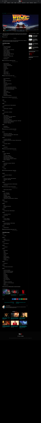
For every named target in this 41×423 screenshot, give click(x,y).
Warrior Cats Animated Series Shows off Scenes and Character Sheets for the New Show (23, 326)
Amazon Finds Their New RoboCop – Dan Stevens (22, 318)
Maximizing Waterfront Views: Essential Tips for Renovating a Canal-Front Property (35, 40)
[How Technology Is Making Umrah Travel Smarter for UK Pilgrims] (30, 48)
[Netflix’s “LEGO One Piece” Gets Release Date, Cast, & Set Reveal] (15, 315)
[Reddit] (1, 40)
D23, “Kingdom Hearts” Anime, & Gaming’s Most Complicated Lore (6, 326)
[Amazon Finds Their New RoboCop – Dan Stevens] (23, 315)
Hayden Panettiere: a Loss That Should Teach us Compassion (14, 326)
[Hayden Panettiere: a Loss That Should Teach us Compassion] (15, 323)
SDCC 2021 (31, 54)
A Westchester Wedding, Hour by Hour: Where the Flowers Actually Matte (35, 36)
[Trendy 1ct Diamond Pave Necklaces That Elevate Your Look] (30, 44)
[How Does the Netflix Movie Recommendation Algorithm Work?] (15, 292)
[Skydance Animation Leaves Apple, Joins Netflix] (6, 292)
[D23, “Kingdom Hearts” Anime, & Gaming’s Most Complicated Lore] (6, 323)
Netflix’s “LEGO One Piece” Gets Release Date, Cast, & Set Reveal (14, 318)
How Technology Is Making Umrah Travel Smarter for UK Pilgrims (35, 48)
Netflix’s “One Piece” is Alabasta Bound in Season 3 (6, 318)
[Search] (38, 1)
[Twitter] (1, 37)
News (32, 33)
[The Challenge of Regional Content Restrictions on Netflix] (23, 292)
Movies (34, 33)
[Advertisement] (20, 8)
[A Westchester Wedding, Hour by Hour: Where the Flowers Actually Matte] (30, 36)
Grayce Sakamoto (7, 30)
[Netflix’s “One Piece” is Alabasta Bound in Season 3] (6, 315)
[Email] (1, 43)
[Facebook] (1, 35)
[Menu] (2, 1)
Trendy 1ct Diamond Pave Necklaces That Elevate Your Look (35, 44)
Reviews (38, 33)
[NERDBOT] (20, 1)
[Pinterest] (1, 38)
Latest (30, 33)
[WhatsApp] (1, 41)
